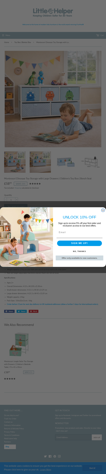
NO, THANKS (79, 251)
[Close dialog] (103, 210)
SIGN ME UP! (79, 243)
